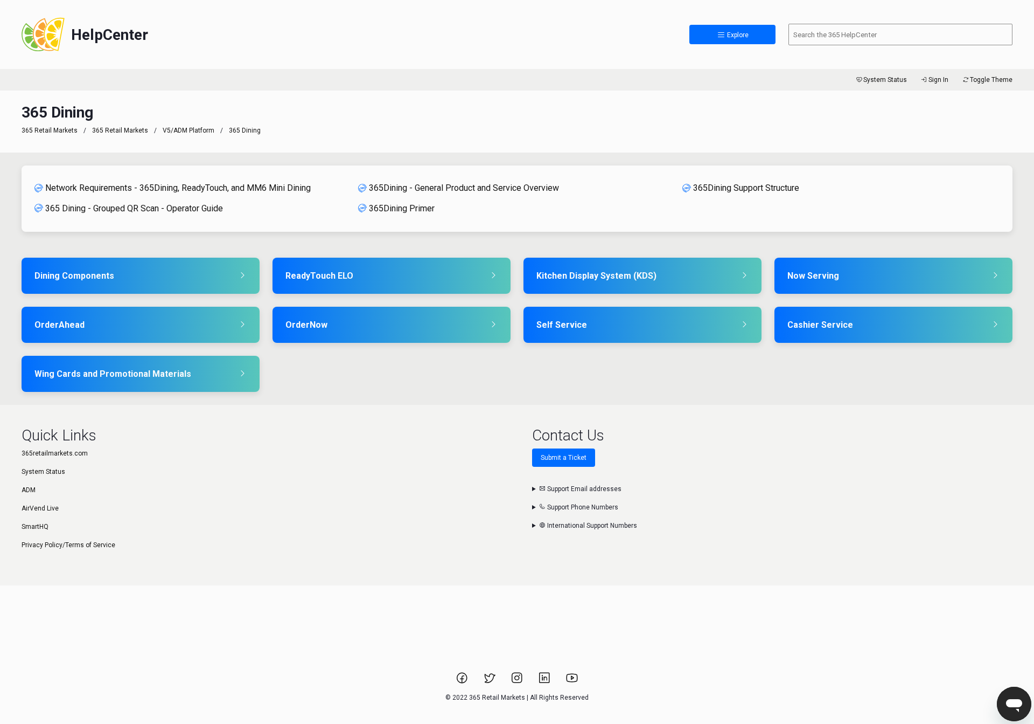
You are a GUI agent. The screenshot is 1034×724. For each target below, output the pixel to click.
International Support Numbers (591, 525)
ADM (29, 490)
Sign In (938, 80)
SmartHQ (35, 526)
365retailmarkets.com (55, 453)
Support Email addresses (583, 489)
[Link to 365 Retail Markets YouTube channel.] (572, 681)
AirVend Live (40, 508)
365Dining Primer (402, 208)
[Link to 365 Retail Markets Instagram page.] (518, 681)
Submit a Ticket (563, 457)
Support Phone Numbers (582, 507)
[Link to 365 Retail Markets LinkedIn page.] (545, 681)
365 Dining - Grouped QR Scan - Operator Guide (134, 208)
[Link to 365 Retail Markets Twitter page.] (490, 681)
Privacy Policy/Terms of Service (68, 545)
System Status (885, 80)
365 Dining (245, 130)
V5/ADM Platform (188, 130)
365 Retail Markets (50, 130)
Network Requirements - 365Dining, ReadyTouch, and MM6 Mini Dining (178, 188)
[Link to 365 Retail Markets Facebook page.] (463, 681)
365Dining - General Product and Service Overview (464, 188)
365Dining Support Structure (746, 188)
